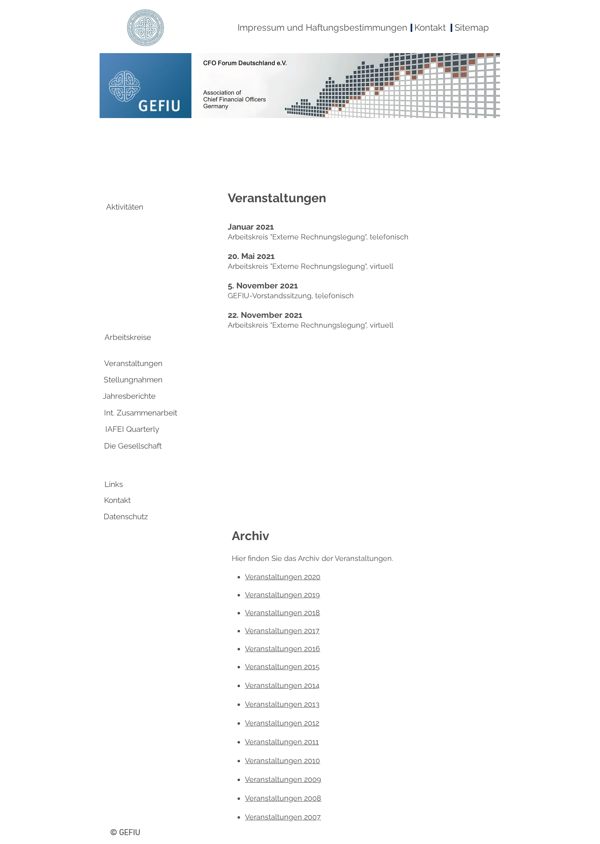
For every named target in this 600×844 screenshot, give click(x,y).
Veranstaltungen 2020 (282, 576)
